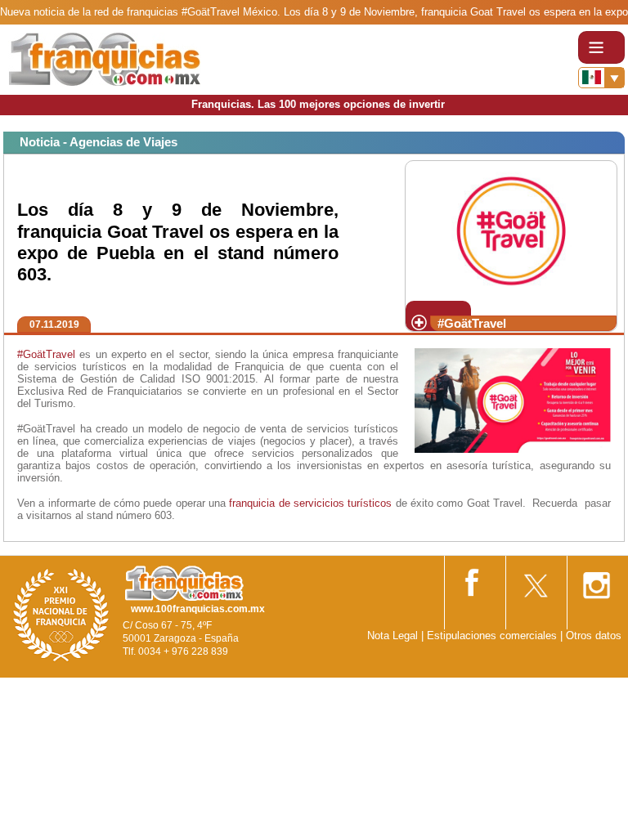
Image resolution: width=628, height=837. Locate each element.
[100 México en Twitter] (534, 580)
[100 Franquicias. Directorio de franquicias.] (104, 58)
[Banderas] (601, 77)
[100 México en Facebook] (473, 579)
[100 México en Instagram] (596, 580)
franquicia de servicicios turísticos (310, 503)
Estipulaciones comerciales (493, 635)
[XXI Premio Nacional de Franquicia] (61, 614)
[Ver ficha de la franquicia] (511, 229)
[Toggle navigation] (601, 47)
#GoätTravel (46, 354)
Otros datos (593, 635)
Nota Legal (392, 635)
